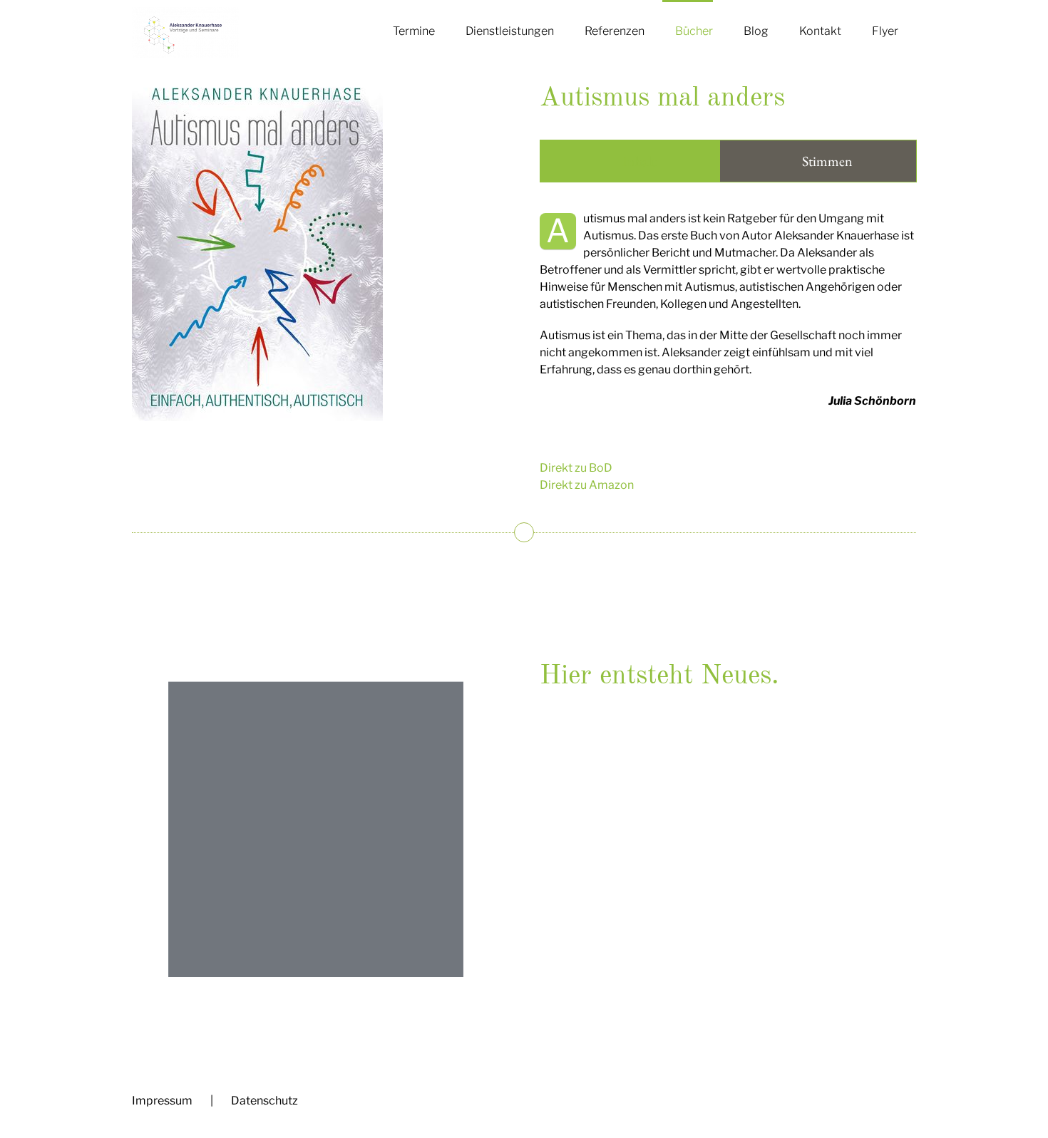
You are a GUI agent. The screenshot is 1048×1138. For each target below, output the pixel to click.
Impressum (162, 1100)
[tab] (630, 161)
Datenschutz (264, 1100)
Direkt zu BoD (576, 468)
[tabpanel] (728, 317)
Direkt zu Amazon (587, 485)
